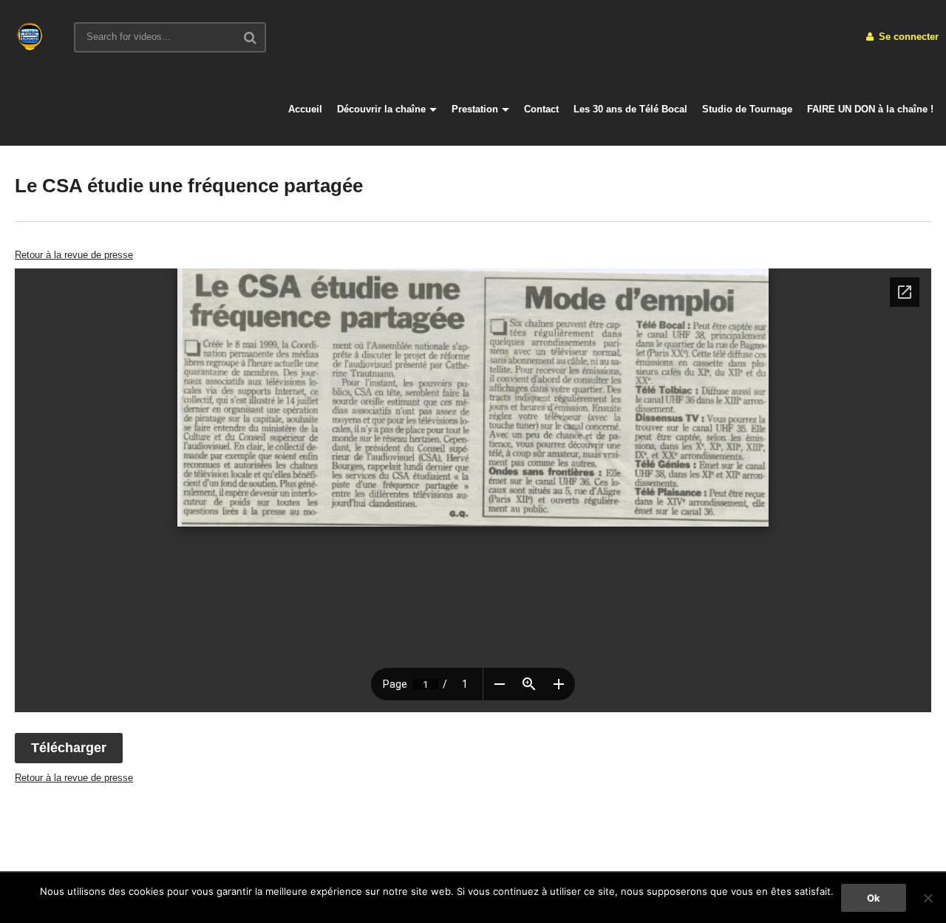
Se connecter (907, 36)
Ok (873, 898)
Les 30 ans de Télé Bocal (630, 109)
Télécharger (68, 747)
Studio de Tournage (747, 109)
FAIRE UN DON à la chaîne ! (870, 109)
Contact (541, 109)
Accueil (305, 109)
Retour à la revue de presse (74, 254)
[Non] (927, 897)
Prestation (475, 109)
